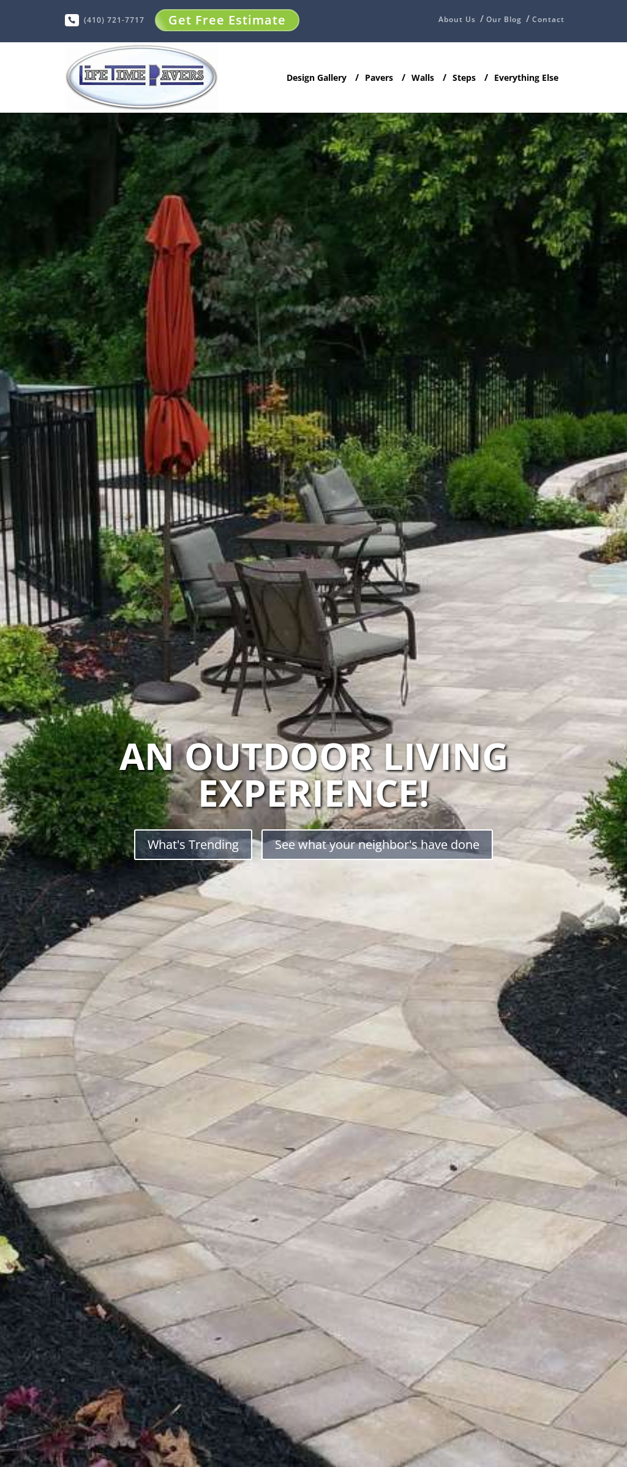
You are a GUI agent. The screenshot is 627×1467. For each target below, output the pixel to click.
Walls (422, 78)
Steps (464, 78)
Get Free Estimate (227, 20)
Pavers (379, 78)
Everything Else (526, 78)
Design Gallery (317, 78)
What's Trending (193, 844)
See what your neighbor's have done (377, 844)
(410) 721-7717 (114, 20)
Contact (548, 20)
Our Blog (504, 20)
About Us (457, 20)
